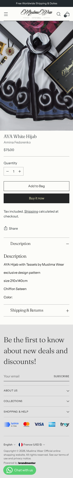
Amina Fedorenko (17, 142)
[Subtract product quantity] (7, 171)
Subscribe (61, 376)
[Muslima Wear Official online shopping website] (36, 14)
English (8, 444)
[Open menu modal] (6, 14)
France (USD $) (33, 444)
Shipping (31, 211)
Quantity (10, 163)
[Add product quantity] (19, 171)
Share (13, 228)
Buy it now (36, 198)
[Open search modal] (58, 14)
